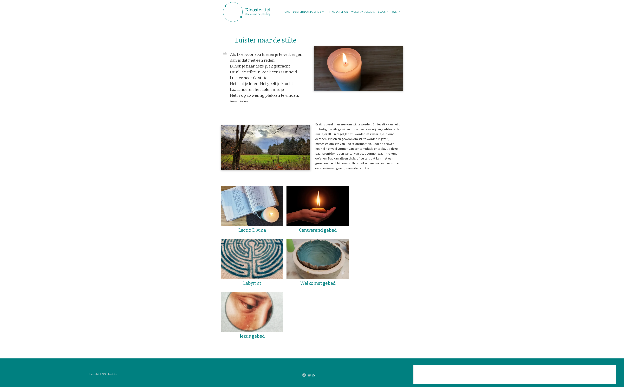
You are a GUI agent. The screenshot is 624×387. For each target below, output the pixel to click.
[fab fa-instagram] (309, 375)
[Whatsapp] (313, 375)
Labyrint (252, 283)
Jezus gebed (252, 336)
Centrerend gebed (318, 230)
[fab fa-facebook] (304, 375)
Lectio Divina (252, 230)
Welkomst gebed (318, 283)
